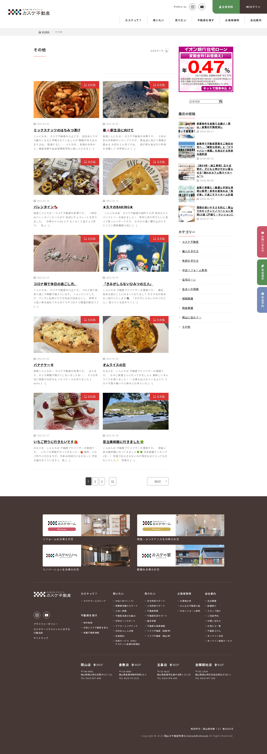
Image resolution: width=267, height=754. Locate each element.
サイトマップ (41, 637)
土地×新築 (121, 610)
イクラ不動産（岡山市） (159, 635)
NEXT (158, 481)
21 (112, 481)
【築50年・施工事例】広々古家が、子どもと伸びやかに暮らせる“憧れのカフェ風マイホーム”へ (215, 171)
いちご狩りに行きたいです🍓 (56, 441)
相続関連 (187, 298)
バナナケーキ (44, 364)
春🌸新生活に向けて (118, 130)
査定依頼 (151, 620)
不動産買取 (152, 610)
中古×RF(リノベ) (125, 600)
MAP (99, 665)
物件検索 (88, 622)
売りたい (180, 20)
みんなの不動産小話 (190, 605)
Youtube (202, 6)
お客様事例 (232, 20)
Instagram (192, 6)
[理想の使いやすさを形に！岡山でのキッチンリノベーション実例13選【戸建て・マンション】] (187, 214)
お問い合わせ (214, 620)
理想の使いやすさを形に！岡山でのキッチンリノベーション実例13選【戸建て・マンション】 (215, 211)
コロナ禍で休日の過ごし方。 (55, 283)
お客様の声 (185, 600)
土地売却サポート (156, 605)
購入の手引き (190, 251)
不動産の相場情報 (156, 625)
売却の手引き (190, 260)
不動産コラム (214, 630)
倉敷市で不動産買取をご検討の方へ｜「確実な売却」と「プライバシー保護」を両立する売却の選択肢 (215, 149)
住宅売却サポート (156, 600)
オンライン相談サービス (219, 640)
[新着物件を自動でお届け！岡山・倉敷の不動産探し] (187, 130)
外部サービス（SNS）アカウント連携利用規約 (127, 642)
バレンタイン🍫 (46, 206)
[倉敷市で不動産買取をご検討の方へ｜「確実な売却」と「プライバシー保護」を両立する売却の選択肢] (187, 150)
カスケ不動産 (190, 242)
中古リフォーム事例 (194, 270)
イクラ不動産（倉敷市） (159, 630)
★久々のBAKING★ (118, 206)
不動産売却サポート (157, 615)
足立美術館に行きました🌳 (123, 441)
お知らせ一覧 (214, 625)
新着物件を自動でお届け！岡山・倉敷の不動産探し (214, 125)
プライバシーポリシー (46, 623)
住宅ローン (189, 279)
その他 (92, 84)
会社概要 (212, 600)
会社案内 (256, 20)
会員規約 (120, 635)
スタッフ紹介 (214, 610)
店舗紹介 (212, 605)
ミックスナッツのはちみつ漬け (57, 130)
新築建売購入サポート (127, 605)
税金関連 (187, 308)
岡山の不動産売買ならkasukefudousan (186, 735)
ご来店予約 (213, 615)
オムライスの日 (114, 364)
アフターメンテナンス (127, 625)
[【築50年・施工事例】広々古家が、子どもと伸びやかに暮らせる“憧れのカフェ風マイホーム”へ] (187, 172)
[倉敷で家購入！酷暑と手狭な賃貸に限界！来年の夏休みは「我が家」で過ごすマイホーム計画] (187, 194)
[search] (221, 101)
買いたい (158, 20)
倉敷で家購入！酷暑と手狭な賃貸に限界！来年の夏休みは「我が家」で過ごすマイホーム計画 (215, 191)
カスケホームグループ (95, 600)
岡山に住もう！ (192, 317)
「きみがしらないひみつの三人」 (128, 283)
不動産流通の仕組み (126, 615)
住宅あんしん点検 (125, 630)
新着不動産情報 (91, 632)
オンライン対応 (215, 635)
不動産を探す (205, 20)
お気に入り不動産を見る (96, 627)
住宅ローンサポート (126, 620)
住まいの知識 (190, 289)
